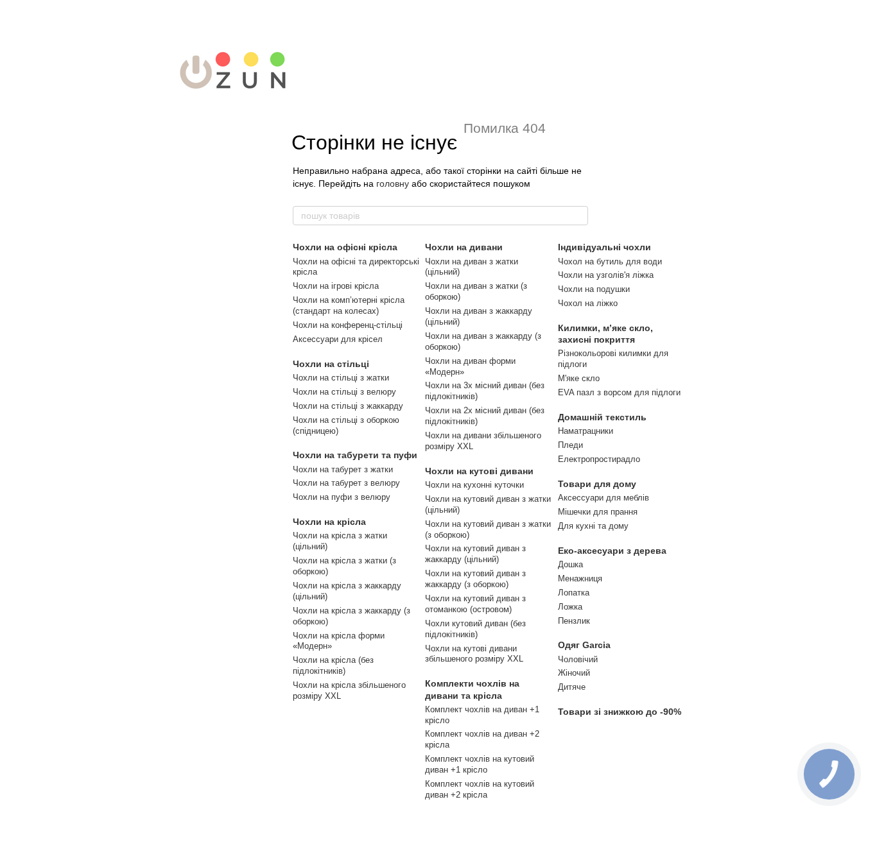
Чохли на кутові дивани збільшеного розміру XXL (474, 654)
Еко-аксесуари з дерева (612, 550)
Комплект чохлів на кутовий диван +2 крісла (479, 789)
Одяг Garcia (584, 645)
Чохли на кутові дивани (479, 471)
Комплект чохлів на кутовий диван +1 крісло (479, 764)
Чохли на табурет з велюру (346, 483)
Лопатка (573, 592)
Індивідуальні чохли (604, 247)
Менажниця (580, 578)
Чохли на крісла (329, 522)
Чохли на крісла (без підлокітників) (333, 665)
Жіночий (574, 673)
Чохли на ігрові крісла (336, 286)
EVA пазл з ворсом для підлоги (619, 392)
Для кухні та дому (593, 526)
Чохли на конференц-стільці (348, 325)
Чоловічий (578, 659)
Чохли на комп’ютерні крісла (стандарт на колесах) (348, 305)
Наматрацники (585, 431)
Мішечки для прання (598, 512)
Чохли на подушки (594, 289)
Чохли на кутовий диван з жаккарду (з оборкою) (475, 579)
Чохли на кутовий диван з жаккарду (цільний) (475, 554)
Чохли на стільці (331, 364)
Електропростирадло (599, 459)
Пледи (570, 445)
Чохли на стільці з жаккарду (348, 406)
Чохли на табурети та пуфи (355, 455)
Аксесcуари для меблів (603, 497)
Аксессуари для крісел (338, 339)
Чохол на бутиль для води (610, 261)
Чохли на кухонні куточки (474, 485)
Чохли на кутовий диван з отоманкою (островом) (475, 604)
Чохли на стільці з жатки (341, 377)
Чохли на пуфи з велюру (341, 497)
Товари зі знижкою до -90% (619, 712)
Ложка (570, 607)
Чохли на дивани (464, 247)
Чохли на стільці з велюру (344, 392)
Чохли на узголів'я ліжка (606, 275)
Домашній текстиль (602, 417)
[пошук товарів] (578, 215)
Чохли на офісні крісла (345, 247)
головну (392, 183)
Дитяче (572, 687)
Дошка (570, 564)
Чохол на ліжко (588, 303)
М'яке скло (579, 378)
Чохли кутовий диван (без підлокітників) (475, 629)
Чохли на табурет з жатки (343, 469)
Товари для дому (597, 484)
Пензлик (574, 621)
